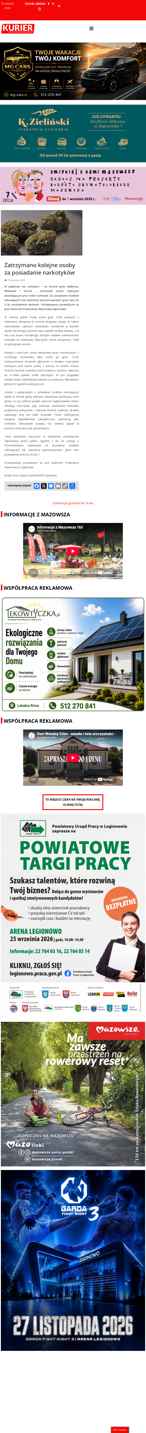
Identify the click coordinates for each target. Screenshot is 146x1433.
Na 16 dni (87, 503)
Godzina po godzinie (66, 503)
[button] (91, 28)
